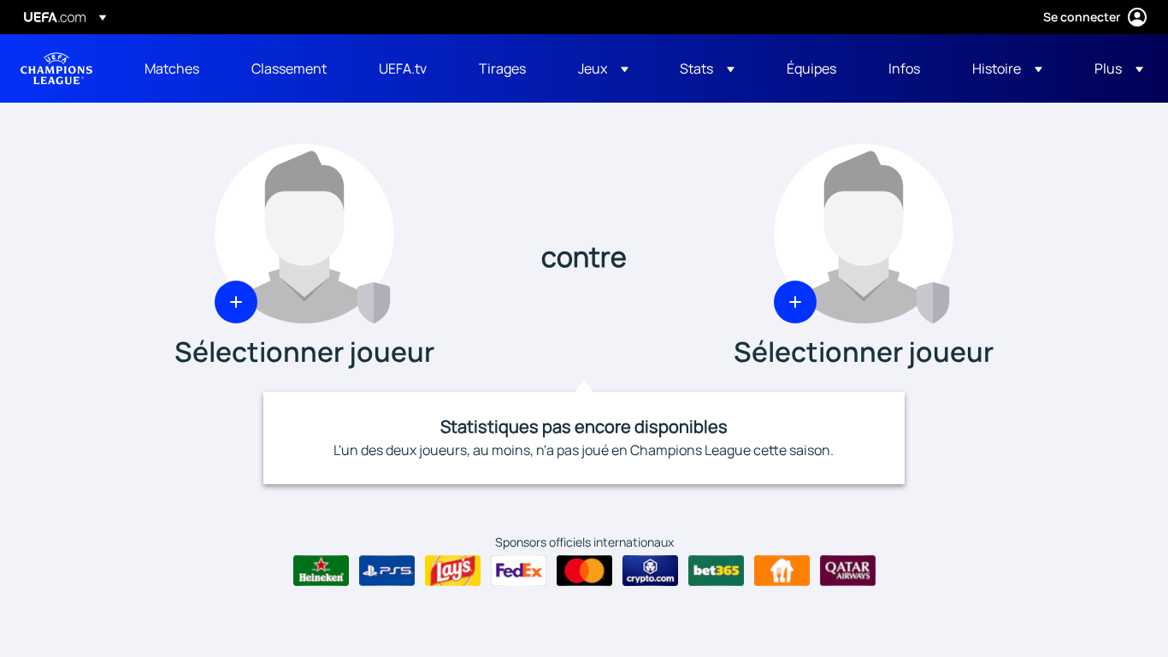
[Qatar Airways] (848, 570)
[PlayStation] (387, 570)
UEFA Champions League (56, 68)
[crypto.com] (650, 570)
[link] (171, 68)
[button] (603, 68)
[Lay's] (453, 570)
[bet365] (716, 570)
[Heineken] (321, 570)
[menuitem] (176, 68)
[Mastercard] (584, 570)
